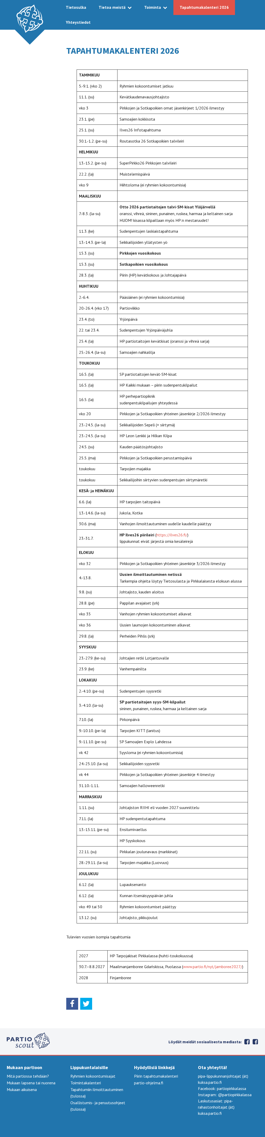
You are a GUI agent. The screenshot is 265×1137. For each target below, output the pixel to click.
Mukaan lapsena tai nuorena (31, 1082)
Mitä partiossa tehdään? (28, 1076)
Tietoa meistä (112, 7)
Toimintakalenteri (85, 1082)
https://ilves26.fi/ (171, 534)
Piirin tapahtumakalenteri (156, 1076)
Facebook (255, 1042)
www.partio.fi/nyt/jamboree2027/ (212, 966)
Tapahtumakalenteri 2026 (204, 7)
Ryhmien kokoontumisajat (92, 1076)
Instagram (247, 1042)
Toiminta (152, 7)
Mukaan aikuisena (22, 1089)
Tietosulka (76, 7)
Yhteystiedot (78, 22)
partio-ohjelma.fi (148, 1082)
